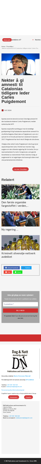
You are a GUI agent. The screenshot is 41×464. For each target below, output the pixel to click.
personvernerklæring (28, 316)
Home (3, 46)
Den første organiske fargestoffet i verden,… (14, 204)
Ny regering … (9, 229)
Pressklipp (9, 46)
